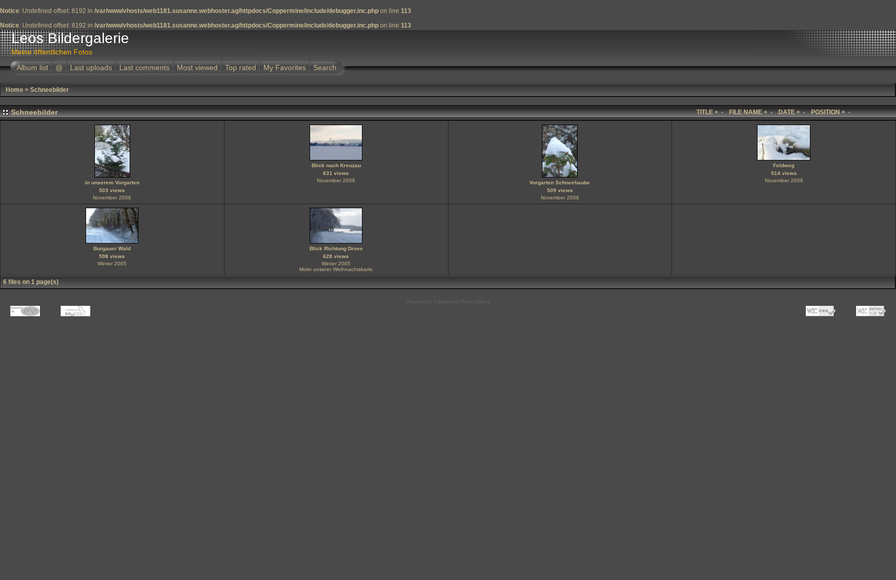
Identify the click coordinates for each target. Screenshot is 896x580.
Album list (32, 67)
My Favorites (284, 67)
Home (14, 89)
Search (325, 67)
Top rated (240, 67)
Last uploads (91, 67)
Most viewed (197, 67)
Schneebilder (49, 89)
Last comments (144, 67)
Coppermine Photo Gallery (461, 301)
